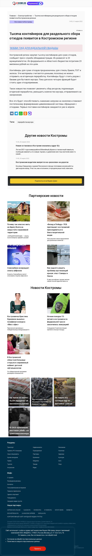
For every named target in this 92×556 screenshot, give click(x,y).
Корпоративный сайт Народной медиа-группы (24, 517)
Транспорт (10, 447)
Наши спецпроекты (13, 454)
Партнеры (36, 454)
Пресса (9, 461)
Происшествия (37, 451)
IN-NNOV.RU (37, 510)
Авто (59, 461)
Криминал (36, 457)
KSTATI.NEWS (59, 510)
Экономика (61, 447)
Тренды (35, 464)
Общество (36, 461)
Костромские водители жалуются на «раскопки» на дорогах (42, 162)
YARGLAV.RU (42, 513)
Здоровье (61, 454)
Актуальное (10, 467)
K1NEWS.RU (48, 510)
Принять (37, 549)
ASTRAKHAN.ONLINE (13, 510)
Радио (34, 467)
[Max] (29, 114)
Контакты (10, 484)
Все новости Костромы (23, 22)
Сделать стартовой (13, 494)
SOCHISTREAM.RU (13, 513)
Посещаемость (11, 498)
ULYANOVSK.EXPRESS (28, 513)
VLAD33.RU (27, 510)
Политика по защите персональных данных (23, 541)
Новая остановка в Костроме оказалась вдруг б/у (37, 146)
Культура (61, 457)
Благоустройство (25, 16)
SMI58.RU (69, 510)
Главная (13, 16)
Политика (61, 451)
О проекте (10, 477)
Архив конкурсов (12, 457)
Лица (59, 464)
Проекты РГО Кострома (14, 451)
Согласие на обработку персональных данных (24, 539)
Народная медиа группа (14, 501)
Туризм (9, 464)
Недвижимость (37, 447)
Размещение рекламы (14, 481)
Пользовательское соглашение (16, 488)
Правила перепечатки (14, 491)
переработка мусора (25, 122)
